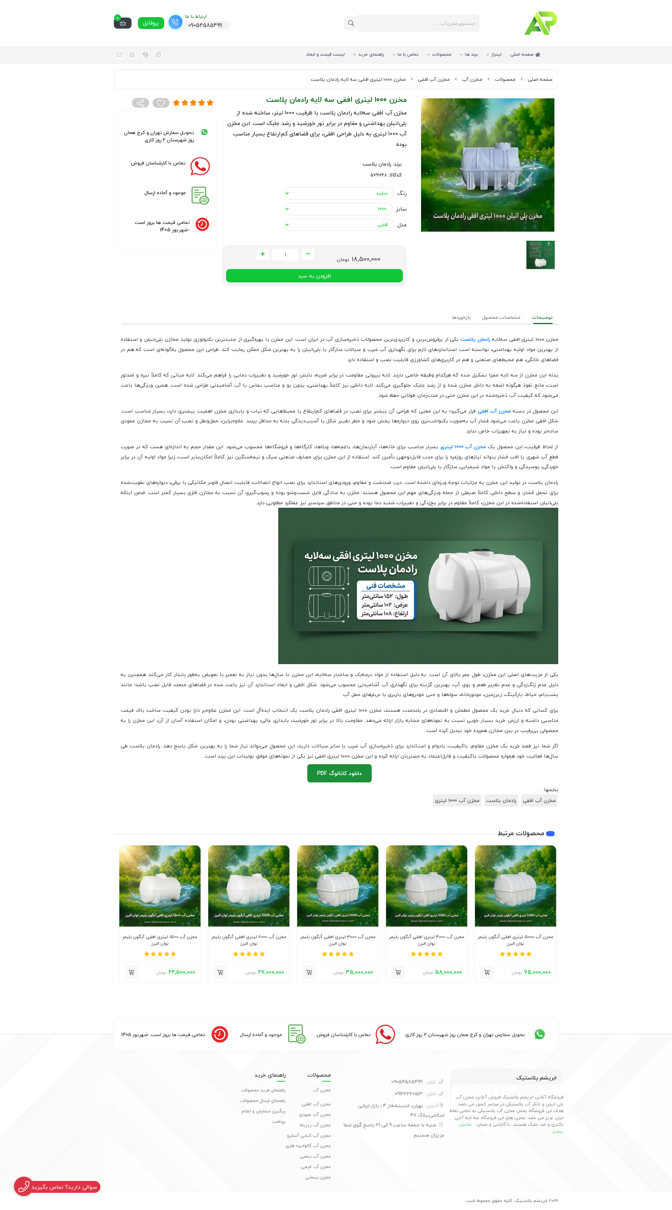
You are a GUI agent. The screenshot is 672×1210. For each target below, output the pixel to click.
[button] (550, 914)
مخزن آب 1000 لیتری (457, 800)
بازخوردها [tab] (461, 317)
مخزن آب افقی (434, 79)
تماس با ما (408, 54)
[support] (145, 55)
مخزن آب (472, 79)
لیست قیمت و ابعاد (325, 54)
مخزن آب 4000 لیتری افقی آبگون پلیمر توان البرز (426, 940)
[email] (119, 55)
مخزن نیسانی (318, 1177)
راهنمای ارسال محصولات (263, 1100)
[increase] (263, 254)
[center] (351, 23)
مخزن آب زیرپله (315, 1125)
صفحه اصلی (522, 54)
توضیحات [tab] (542, 317)
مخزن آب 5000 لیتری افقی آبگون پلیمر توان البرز (515, 940)
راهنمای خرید (371, 54)
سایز (401, 209)
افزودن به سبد (314, 275)
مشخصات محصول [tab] (501, 317)
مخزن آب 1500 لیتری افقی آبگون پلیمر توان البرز (159, 940)
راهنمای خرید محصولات (263, 1090)
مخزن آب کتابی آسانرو (309, 1135)
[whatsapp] (132, 55)
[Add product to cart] (487, 972)
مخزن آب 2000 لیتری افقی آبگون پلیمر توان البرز (248, 940)
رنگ (402, 193)
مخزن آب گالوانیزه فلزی (308, 1145)
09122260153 (415, 1093)
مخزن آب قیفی (316, 1166)
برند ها (471, 54)
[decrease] (308, 254)
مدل (402, 225)
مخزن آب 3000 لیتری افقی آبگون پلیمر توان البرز (338, 940)
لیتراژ (496, 54)
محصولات (441, 54)
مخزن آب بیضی (315, 1156)
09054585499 (413, 1081)
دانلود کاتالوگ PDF (339, 773)
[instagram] (158, 55)
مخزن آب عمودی (315, 1114)
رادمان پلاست (377, 164)
